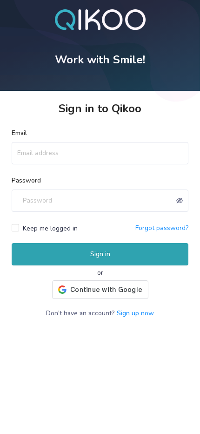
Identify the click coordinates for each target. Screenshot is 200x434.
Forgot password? (161, 228)
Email (19, 133)
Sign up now (135, 313)
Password (26, 180)
